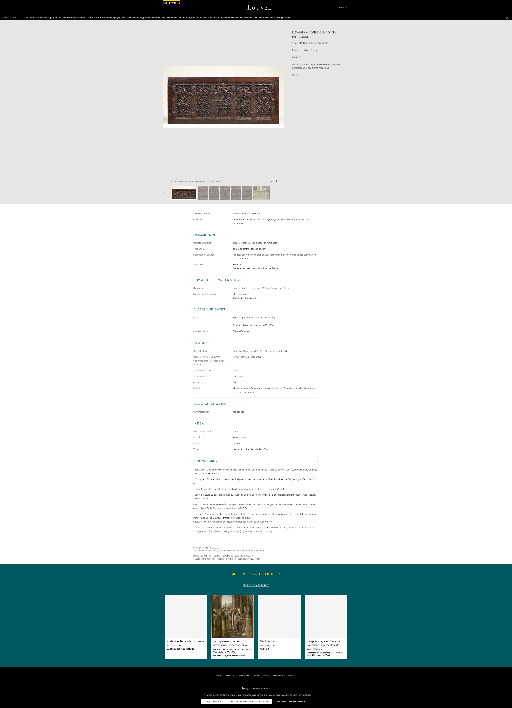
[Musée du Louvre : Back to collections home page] (259, 7)
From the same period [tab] (256, 585)
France (236, 443)
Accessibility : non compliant (284, 676)
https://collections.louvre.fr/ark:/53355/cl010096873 (228, 556)
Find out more (304, 695)
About (218, 676)
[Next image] (279, 193)
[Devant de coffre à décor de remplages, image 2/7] (203, 193)
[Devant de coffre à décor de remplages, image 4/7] (225, 193)
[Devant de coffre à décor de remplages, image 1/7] (184, 193)
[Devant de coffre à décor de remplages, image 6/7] (247, 193)
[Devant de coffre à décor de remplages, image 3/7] (213, 193)
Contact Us (229, 676)
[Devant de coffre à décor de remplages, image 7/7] (262, 193)
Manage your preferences (292, 701)
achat (235, 431)
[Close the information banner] (507, 17)
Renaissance (239, 437)
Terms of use (243, 676)
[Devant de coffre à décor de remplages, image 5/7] (236, 193)
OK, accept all (213, 701)
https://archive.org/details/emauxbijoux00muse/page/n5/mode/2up (227, 521)
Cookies (256, 676)
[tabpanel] (256, 627)
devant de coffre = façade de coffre (250, 449)
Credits (266, 676)
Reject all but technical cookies (249, 701)
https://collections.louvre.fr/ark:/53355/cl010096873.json (233, 559)
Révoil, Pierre (239, 357)
